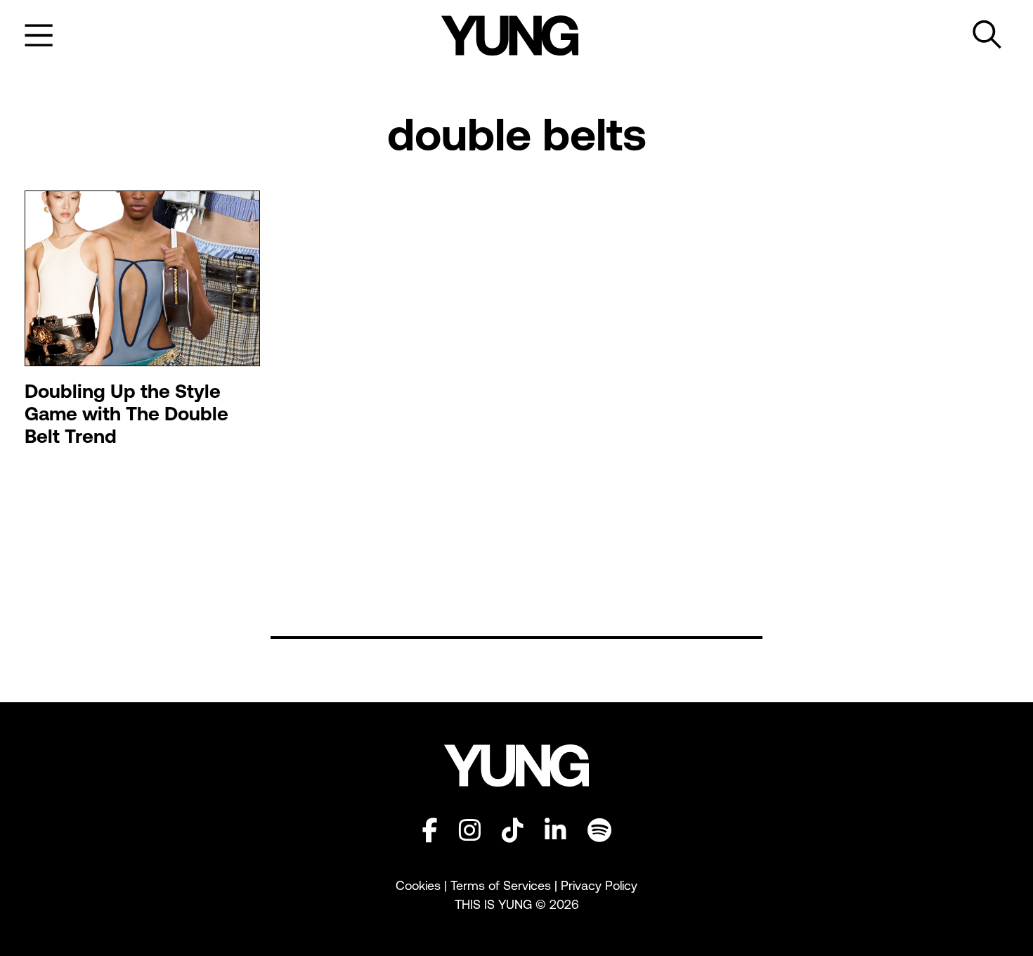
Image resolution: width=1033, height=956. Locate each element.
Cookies (420, 885)
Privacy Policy (599, 885)
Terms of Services (500, 885)
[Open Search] (987, 35)
